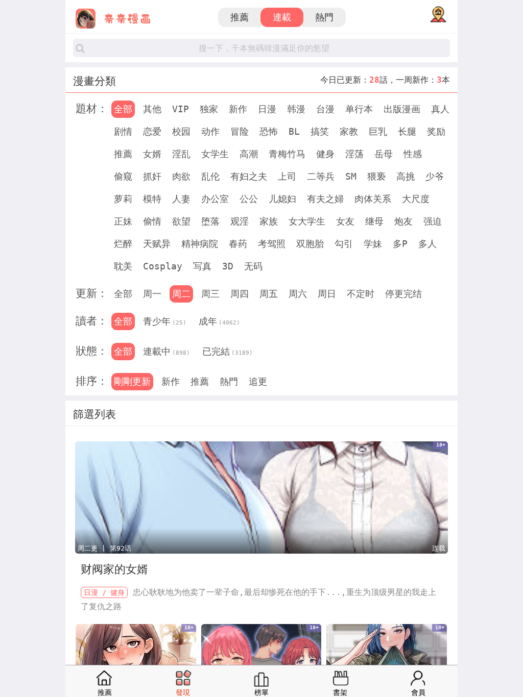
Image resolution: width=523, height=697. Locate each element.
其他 (152, 109)
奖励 (436, 131)
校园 (181, 131)
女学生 (215, 153)
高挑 (405, 176)
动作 (210, 131)
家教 (349, 131)
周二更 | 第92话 (104, 548)
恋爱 (152, 131)
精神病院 (199, 243)
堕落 (210, 221)
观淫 (239, 221)
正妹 (123, 221)
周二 (181, 293)
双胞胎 (310, 243)
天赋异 (157, 243)
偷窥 (123, 176)
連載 (282, 17)
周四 (239, 293)
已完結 (227, 351)
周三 (210, 293)
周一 (152, 293)
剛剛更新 (132, 381)
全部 (123, 109)
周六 (298, 293)
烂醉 (123, 243)
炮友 (403, 221)
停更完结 (403, 293)
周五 (268, 293)
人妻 (181, 198)
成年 (219, 321)
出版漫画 (402, 109)
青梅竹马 (287, 153)
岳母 (383, 153)
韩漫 (296, 109)
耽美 (123, 266)
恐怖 (268, 131)
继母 (374, 221)
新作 (238, 109)
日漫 (267, 109)
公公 (249, 198)
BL (294, 131)
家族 (268, 221)
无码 (253, 266)
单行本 (359, 109)
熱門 (324, 17)
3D (227, 266)
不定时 (360, 293)
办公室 (215, 198)
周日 (327, 293)
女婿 (152, 153)
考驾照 (272, 243)
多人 (427, 243)
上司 (287, 176)
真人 (440, 109)
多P (400, 243)
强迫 (432, 221)
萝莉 (123, 198)
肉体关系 (372, 198)
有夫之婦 (325, 198)
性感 (412, 153)
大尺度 (416, 198)
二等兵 (321, 176)
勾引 (344, 243)
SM (350, 176)
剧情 (123, 131)
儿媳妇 (282, 198)
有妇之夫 (248, 176)
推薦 (239, 17)
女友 (345, 221)
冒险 (239, 131)
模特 (152, 198)
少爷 (434, 176)
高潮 (249, 153)
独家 (209, 109)
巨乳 (378, 131)
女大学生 (307, 221)
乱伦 (210, 176)
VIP (180, 109)
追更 (258, 381)
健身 (325, 153)
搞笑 (320, 131)
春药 (238, 243)
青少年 (164, 321)
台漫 (325, 109)
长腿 (407, 131)
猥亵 (376, 176)
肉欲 (181, 176)
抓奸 (152, 176)
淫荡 (354, 153)
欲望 (181, 221)
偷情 (152, 221)
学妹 (373, 243)
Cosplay (162, 266)
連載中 (166, 351)
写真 (202, 266)
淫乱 (181, 153)
